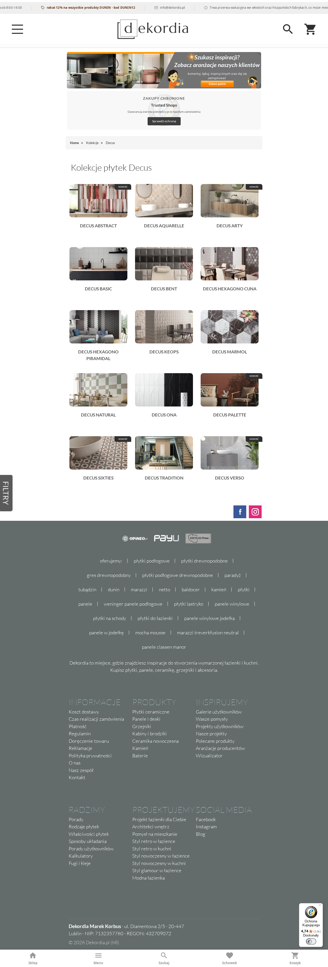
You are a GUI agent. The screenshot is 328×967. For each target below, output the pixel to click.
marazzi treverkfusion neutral (208, 632)
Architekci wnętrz (150, 826)
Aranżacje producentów (220, 748)
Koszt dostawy (84, 712)
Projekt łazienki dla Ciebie (159, 819)
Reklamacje (80, 748)
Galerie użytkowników (219, 712)
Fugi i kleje (80, 863)
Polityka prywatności (90, 755)
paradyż (232, 575)
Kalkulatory (81, 856)
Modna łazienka (148, 878)
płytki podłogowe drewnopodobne (177, 575)
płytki (244, 589)
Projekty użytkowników (219, 726)
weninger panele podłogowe (133, 604)
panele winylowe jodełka (209, 618)
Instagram (206, 826)
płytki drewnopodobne (204, 561)
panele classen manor (164, 647)
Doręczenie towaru (89, 741)
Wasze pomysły (212, 719)
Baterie (140, 755)
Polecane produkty (215, 741)
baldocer (191, 589)
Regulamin (80, 733)
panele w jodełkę (106, 632)
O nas (74, 763)
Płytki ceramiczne (150, 712)
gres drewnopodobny (109, 575)
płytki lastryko (188, 604)
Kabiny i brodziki (149, 733)
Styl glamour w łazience (156, 870)
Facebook (206, 819)
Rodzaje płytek (84, 826)
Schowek (229, 963)
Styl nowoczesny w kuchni (159, 863)
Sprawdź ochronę (164, 121)
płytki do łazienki (155, 618)
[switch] (311, 941)
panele (85, 604)
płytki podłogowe (152, 561)
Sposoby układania (88, 841)
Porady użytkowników (91, 849)
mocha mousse (150, 632)
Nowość (122, 187)
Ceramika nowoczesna (155, 741)
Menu (98, 963)
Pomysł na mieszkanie (154, 834)
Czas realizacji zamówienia (96, 719)
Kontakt (77, 777)
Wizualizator (209, 755)
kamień (218, 589)
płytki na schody (109, 618)
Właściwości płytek (89, 834)
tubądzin (87, 589)
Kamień (140, 748)
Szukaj (164, 963)
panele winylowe (232, 604)
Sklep (32, 963)
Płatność (78, 726)
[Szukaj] (288, 29)
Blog (200, 834)
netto (164, 589)
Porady (76, 819)
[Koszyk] (310, 29)
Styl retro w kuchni (151, 849)
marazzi (139, 589)
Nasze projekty (211, 733)
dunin (113, 589)
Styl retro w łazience (153, 841)
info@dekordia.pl (159, 7)
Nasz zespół (81, 770)
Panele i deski (146, 719)
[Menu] (17, 29)
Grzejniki (141, 726)
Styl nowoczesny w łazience (161, 856)
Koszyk (295, 963)
